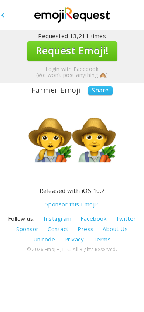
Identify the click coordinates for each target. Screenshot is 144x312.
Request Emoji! (72, 50)
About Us (115, 229)
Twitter (126, 218)
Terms (102, 239)
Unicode (44, 239)
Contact (58, 229)
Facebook (93, 218)
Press (86, 229)
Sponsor (27, 229)
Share (100, 90)
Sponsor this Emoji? (72, 204)
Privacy (74, 239)
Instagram (58, 218)
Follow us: (21, 218)
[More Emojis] (72, 15)
